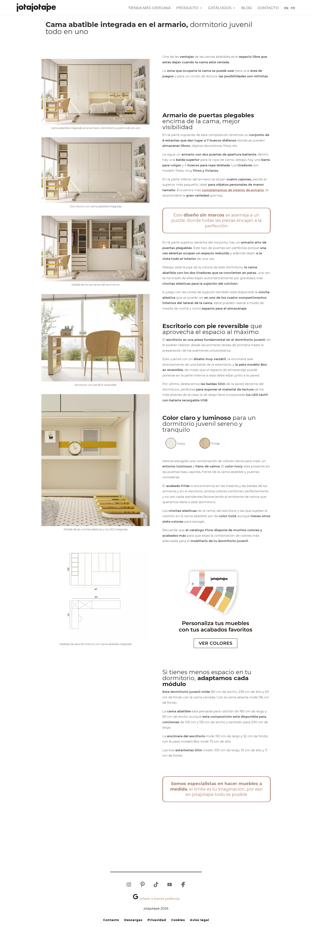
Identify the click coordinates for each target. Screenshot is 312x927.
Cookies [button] (178, 920)
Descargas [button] (133, 920)
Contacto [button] (268, 8)
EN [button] (286, 8)
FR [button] (293, 8)
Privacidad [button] (157, 920)
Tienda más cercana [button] (149, 8)
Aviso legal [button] (199, 920)
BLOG (246, 8)
